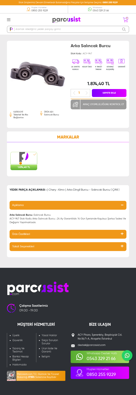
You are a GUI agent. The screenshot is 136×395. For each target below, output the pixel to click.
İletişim (46, 356)
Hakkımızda (19, 364)
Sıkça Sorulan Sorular (50, 342)
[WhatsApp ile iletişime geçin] (127, 355)
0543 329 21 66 (101, 10)
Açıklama (18, 205)
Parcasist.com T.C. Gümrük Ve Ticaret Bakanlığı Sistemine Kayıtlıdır (38, 375)
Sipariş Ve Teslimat (18, 350)
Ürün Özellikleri (21, 234)
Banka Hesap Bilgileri (20, 358)
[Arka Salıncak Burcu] (37, 74)
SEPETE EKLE (109, 93)
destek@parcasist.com (92, 345)
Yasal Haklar (49, 335)
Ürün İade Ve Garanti (49, 350)
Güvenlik (17, 340)
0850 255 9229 (110, 2)
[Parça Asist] (66, 19)
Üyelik (15, 335)
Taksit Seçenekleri (23, 246)
